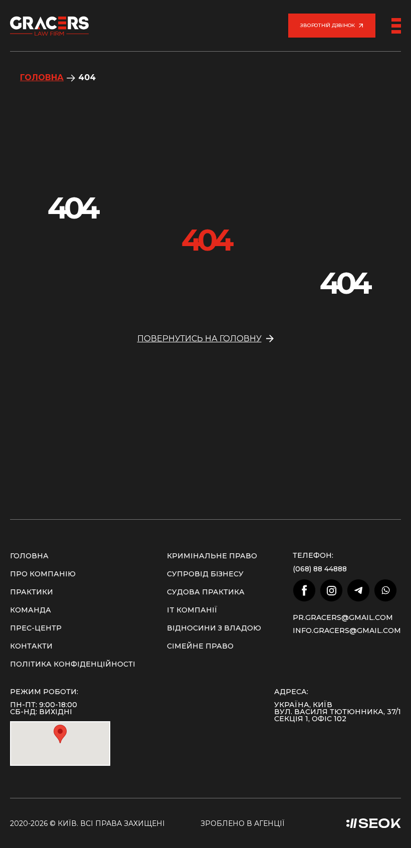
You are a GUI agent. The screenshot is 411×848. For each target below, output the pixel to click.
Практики (31, 591)
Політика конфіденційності (72, 664)
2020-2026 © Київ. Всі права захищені (87, 823)
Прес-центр (36, 627)
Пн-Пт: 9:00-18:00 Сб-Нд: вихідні (43, 708)
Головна (42, 78)
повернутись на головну (199, 339)
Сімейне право (200, 646)
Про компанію (43, 573)
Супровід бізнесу (205, 573)
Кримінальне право (212, 555)
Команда (30, 609)
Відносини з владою (214, 627)
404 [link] (87, 77)
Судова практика (206, 591)
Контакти (31, 646)
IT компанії (192, 609)
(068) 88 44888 (320, 568)
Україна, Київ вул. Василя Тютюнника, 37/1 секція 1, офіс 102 (337, 711)
